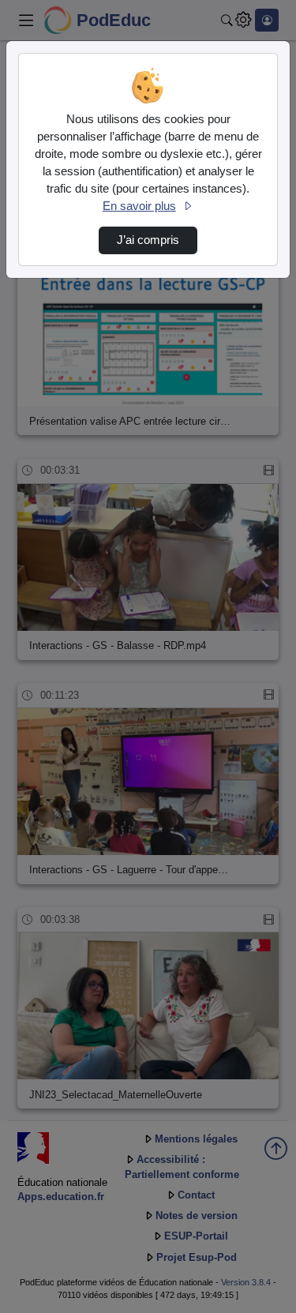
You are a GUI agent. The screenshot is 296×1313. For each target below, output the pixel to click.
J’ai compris (148, 240)
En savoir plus (139, 206)
